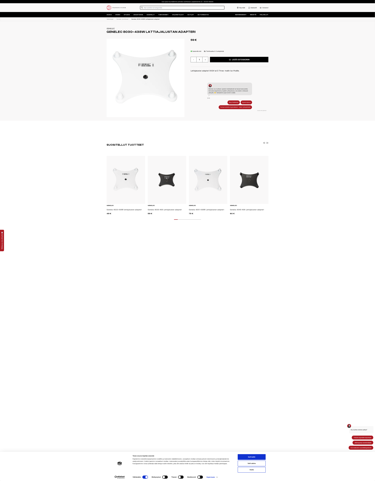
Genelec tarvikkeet (122, 19)
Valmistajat (178, 14)
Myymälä (242, 7)
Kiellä (252, 470)
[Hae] (142, 8)
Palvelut (264, 14)
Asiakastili (253, 7)
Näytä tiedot (211, 477)
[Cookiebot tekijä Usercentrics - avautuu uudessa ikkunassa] (119, 477)
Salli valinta (252, 463)
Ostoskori (265, 7)
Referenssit (240, 14)
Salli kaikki (251, 457)
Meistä (253, 14)
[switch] (165, 477)
